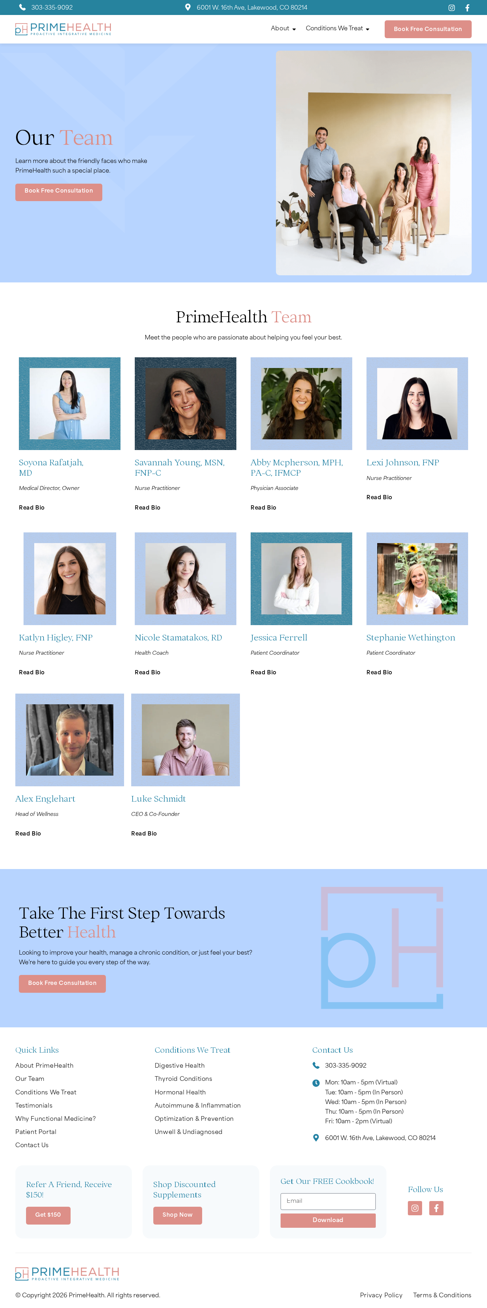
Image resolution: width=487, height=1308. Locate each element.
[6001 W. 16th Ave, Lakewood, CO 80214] (187, 8)
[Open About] (294, 29)
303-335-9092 (52, 8)
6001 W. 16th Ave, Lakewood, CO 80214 (252, 8)
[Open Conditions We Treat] (367, 29)
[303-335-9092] (22, 8)
